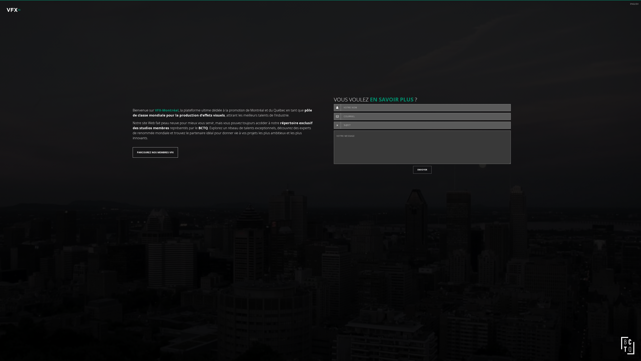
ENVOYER (422, 169)
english (634, 4)
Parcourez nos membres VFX (155, 152)
